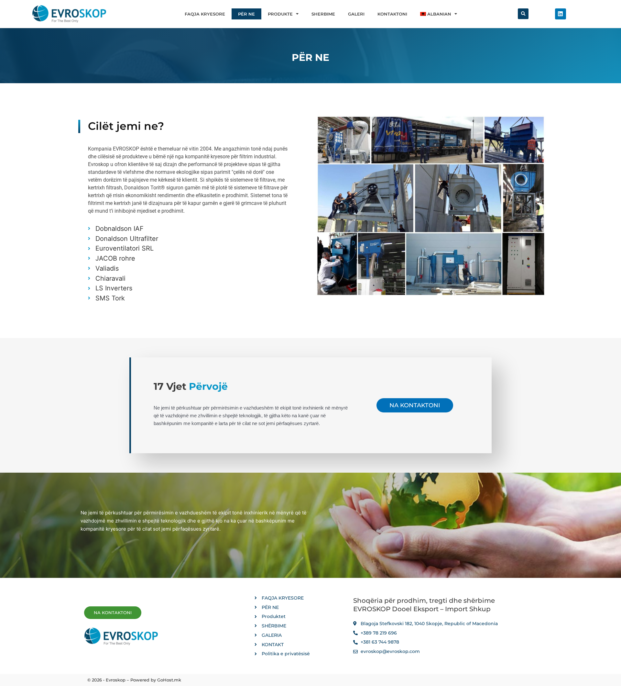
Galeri (356, 14)
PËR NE (246, 14)
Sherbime (323, 14)
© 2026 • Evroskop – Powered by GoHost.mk (134, 679)
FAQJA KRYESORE (205, 14)
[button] (523, 13)
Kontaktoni (392, 14)
